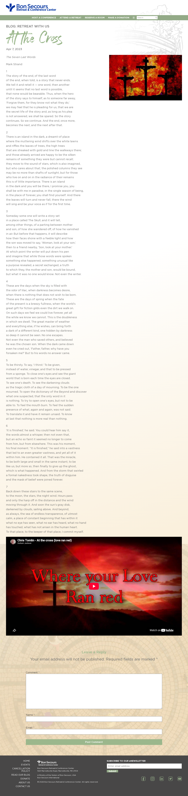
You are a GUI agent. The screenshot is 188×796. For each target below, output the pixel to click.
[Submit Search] (156, 17)
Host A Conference (44, 17)
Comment (33, 672)
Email (30, 727)
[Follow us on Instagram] (152, 779)
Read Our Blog (20, 775)
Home (26, 761)
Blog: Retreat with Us (27, 26)
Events (25, 764)
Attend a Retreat (70, 17)
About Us (24, 782)
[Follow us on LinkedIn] (162, 779)
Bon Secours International (48, 778)
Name (30, 715)
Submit (112, 771)
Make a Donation (118, 17)
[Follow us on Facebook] (143, 779)
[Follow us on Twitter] (170, 779)
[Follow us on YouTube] (180, 779)
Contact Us (23, 786)
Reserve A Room (95, 17)
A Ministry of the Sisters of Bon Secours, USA (56, 775)
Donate (25, 778)
